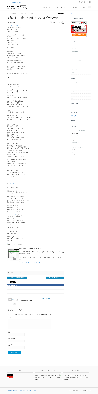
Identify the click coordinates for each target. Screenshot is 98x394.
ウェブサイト (12, 345)
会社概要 (10, 390)
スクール (9, 2)
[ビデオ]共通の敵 (75, 142)
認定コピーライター (76, 98)
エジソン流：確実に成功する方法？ (17, 277)
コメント (10, 318)
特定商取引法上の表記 (17, 390)
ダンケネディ (74, 82)
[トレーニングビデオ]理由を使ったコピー (81, 130)
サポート (36, 390)
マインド (73, 66)
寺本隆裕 (32, 13)
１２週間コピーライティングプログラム (30, 263)
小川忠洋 (73, 88)
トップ (73, 45)
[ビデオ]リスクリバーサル (77, 147)
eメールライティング (76, 51)
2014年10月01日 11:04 (46, 298)
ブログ (83, 7)
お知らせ (73, 48)
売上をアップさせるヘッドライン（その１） (80, 136)
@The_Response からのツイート (79, 115)
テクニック (74, 57)
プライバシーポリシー (28, 390)
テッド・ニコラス (75, 85)
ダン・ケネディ (15, 25)
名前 (9, 332)
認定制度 (14, 2)
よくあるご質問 (73, 7)
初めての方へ (46, 7)
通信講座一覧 (20, 2)
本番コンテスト (75, 152)
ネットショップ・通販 (76, 60)
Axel (13, 299)
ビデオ (73, 72)
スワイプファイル (75, 54)
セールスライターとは (59, 7)
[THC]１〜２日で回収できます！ (54, 277)
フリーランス (74, 63)
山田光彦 (73, 95)
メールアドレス (13, 338)
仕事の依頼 (74, 69)
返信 (14, 303)
